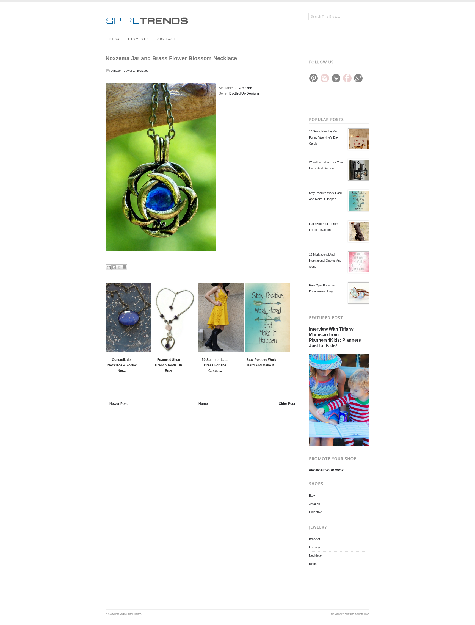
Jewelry (129, 70)
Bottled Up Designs (244, 93)
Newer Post (118, 404)
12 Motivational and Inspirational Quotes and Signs (325, 260)
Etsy (312, 495)
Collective (315, 512)
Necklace (315, 555)
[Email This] (109, 267)
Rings (313, 563)
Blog (114, 40)
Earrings (314, 547)
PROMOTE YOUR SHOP (326, 470)
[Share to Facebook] (124, 267)
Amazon (314, 503)
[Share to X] (119, 267)
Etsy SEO (138, 40)
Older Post (287, 404)
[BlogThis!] (114, 267)
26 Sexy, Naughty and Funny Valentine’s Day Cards (324, 137)
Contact (166, 40)
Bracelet (314, 539)
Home (203, 404)
